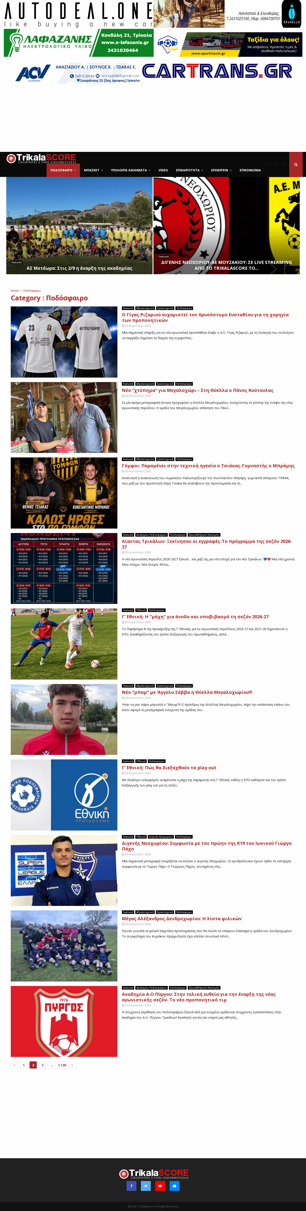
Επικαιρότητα (188, 170)
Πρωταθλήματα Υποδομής (204, 534)
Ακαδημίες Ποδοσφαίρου (151, 534)
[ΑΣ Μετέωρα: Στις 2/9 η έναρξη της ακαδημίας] (79, 225)
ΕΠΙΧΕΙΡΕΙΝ (219, 170)
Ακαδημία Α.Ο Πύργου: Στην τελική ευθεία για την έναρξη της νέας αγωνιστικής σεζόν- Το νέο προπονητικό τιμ (199, 997)
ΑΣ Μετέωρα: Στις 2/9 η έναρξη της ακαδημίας (79, 268)
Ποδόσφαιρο (61, 170)
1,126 (62, 1065)
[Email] (284, 164)
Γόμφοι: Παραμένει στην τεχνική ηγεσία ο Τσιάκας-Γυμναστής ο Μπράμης (208, 466)
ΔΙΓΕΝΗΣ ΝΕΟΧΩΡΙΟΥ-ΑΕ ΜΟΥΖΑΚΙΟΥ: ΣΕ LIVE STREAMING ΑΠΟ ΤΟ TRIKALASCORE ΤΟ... (226, 265)
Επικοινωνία (250, 170)
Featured (16, 262)
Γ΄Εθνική (141, 610)
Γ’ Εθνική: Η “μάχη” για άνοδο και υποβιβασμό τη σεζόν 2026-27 (195, 617)
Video (163, 170)
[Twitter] (272, 164)
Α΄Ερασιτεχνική (145, 383)
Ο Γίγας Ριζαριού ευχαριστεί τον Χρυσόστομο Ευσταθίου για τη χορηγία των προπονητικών (205, 317)
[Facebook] (267, 164)
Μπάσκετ (91, 170)
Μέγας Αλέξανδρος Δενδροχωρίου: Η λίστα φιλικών (182, 919)
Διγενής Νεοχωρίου (161, 836)
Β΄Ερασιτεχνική (145, 308)
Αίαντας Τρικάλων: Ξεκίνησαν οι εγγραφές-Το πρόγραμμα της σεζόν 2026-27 (207, 544)
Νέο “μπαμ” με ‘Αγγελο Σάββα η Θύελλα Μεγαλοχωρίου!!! (187, 692)
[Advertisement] (153, 118)
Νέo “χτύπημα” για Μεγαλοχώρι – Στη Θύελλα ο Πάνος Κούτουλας (198, 390)
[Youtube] (278, 164)
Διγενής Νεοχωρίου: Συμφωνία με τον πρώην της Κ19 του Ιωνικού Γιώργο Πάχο (207, 846)
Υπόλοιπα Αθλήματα (129, 170)
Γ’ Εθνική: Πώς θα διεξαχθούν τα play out (170, 768)
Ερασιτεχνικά (165, 308)
